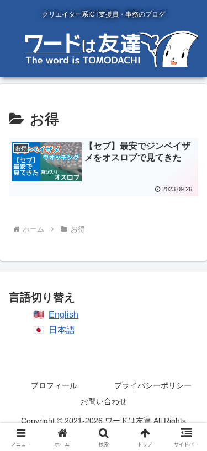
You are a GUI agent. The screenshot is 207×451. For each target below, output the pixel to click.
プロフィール (54, 385)
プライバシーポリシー (153, 385)
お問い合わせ (104, 401)
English (63, 314)
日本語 (62, 330)
